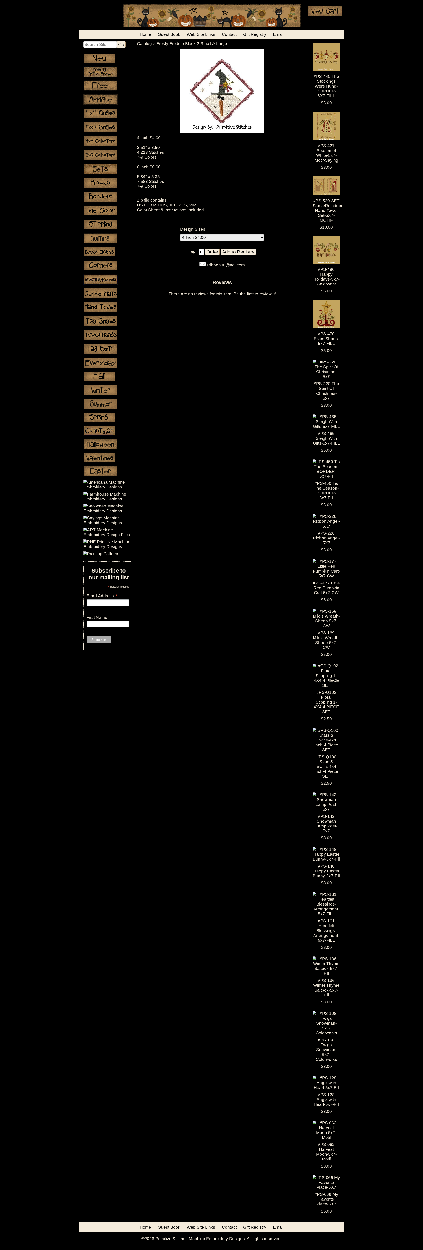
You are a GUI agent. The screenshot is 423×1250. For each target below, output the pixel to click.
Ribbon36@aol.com (226, 265)
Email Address (102, 596)
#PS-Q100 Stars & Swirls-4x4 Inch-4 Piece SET (326, 766)
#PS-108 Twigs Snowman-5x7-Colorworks (326, 1050)
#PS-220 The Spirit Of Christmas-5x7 (326, 390)
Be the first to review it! (255, 294)
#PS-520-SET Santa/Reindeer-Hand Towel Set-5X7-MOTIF (328, 210)
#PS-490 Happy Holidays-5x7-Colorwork (326, 276)
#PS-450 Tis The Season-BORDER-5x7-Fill (326, 490)
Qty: (192, 252)
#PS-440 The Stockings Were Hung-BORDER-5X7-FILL (326, 86)
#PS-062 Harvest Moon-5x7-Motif (326, 1151)
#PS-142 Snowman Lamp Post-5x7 (326, 823)
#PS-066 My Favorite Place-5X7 (326, 1199)
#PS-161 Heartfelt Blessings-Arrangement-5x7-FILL (326, 931)
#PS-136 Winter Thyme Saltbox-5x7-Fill (326, 987)
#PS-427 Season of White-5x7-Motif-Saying (326, 153)
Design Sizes (192, 229)
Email (278, 34)
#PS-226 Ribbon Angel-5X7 (326, 538)
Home (145, 34)
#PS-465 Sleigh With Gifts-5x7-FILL (326, 438)
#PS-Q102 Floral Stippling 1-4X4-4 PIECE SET (326, 702)
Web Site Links (201, 34)
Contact (229, 34)
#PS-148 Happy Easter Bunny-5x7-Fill (326, 871)
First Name (97, 617)
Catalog (144, 43)
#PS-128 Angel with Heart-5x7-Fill (326, 1099)
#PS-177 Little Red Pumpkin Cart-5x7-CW (326, 588)
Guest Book (169, 34)
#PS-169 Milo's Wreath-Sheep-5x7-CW (326, 640)
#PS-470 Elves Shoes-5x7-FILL (326, 338)
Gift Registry (254, 34)
